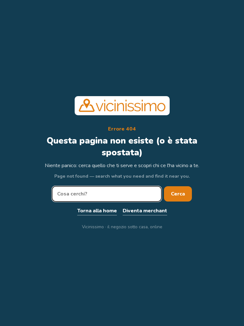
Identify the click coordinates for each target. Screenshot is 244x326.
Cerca (178, 193)
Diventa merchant (145, 210)
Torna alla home (97, 210)
